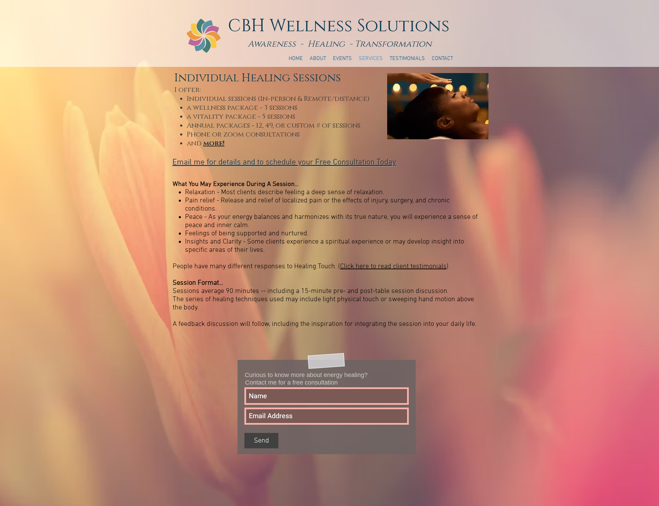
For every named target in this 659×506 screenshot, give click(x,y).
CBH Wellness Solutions (339, 26)
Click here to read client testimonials (393, 266)
